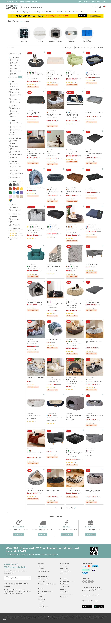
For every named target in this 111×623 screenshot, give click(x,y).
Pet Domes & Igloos (55, 41)
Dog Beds (40, 41)
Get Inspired (66, 535)
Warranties (63, 589)
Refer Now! (35, 1)
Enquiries (40, 604)
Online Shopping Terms (66, 594)
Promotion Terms (65, 586)
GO (20, 77)
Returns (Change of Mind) (67, 581)
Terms (28, 590)
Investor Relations (43, 607)
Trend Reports (42, 594)
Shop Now (18, 535)
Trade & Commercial (84, 1)
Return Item (63, 574)
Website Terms (64, 592)
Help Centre (63, 566)
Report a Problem (65, 571)
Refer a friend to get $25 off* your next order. (22, 1)
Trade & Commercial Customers (47, 584)
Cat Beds (24, 41)
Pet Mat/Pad (87, 41)
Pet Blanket (71, 41)
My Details (41, 566)
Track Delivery (96, 1)
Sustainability (41, 599)
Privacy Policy (19, 593)
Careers (40, 596)
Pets (21, 21)
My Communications (44, 571)
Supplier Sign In (42, 581)
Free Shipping (64, 584)
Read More (91, 535)
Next (101, 47)
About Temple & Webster (45, 591)
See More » (11, 134)
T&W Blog (41, 602)
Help (103, 1)
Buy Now (42, 535)
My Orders (41, 568)
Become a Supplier (43, 578)
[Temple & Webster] (12, 7)
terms (56, 554)
